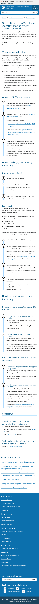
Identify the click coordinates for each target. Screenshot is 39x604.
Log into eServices (6, 500)
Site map (3, 534)
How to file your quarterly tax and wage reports (18, 462)
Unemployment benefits (8, 503)
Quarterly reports (31, 18)
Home (4, 18)
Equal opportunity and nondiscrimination (13, 565)
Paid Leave (4, 510)
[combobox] (16, 12)
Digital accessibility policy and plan (12, 531)
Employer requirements (16, 18)
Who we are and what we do (9, 548)
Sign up (33, 579)
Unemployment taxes (7, 520)
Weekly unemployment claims (10, 506)
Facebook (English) (26, 588)
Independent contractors (10, 479)
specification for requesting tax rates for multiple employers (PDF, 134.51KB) (21, 132)
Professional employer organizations (14, 488)
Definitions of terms (7, 541)
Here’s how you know (7, 3)
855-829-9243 (11, 434)
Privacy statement (6, 538)
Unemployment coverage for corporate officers (18, 484)
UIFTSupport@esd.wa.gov (14, 446)
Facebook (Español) (14, 591)
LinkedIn (28, 591)
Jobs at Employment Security (10, 555)
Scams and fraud (6, 559)
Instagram (11, 588)
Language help (5, 562)
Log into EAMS (5, 517)
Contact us (4, 552)
